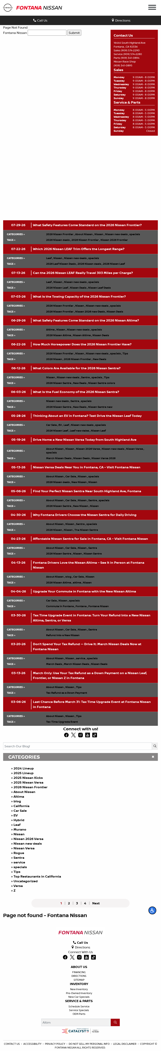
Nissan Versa (24, 848)
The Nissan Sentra (86, 530)
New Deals (99, 359)
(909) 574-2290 (130, 50)
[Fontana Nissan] (32, 7)
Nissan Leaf (98, 430)
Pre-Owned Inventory (79, 993)
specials (20, 867)
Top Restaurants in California (37, 876)
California (21, 806)
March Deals (54, 664)
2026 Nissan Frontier (31, 787)
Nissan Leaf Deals (99, 287)
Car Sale (20, 810)
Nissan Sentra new (100, 407)
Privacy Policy (55, 1044)
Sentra (19, 857)
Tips (17, 872)
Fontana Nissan (15, 33)
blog (17, 801)
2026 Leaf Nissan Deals (61, 263)
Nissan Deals (79, 287)
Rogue (19, 853)
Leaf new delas (80, 430)
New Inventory (79, 989)
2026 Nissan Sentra (59, 383)
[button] (152, 910)
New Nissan (79, 482)
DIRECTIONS (78, 976)
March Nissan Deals (59, 458)
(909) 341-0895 (123, 65)
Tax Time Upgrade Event (62, 721)
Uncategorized (26, 881)
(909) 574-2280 (132, 54)
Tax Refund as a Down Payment (66, 692)
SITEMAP (79, 979)
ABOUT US (79, 967)
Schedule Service (79, 1006)
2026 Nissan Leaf (114, 263)
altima (77, 582)
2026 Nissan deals (58, 240)
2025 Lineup (24, 773)
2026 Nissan (54, 359)
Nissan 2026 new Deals (90, 311)
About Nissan (24, 792)
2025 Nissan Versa (28, 782)
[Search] (155, 746)
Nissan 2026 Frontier (114, 240)
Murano (20, 829)
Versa (18, 886)
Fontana (82, 606)
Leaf (17, 825)
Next (96, 903)
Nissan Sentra (93, 553)
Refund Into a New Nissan (63, 635)
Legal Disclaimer (124, 1044)
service (19, 862)
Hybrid (19, 820)
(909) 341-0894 (130, 58)
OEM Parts (79, 1014)
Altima (19, 796)
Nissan (19, 834)
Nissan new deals (28, 843)
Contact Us (12, 1044)
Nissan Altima (82, 335)
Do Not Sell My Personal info (89, 1044)
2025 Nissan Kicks (28, 778)
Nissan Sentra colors (101, 383)
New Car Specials (79, 997)
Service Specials (79, 1010)
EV (16, 815)
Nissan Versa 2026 (103, 458)
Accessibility (32, 1044)
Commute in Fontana (60, 606)
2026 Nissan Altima (59, 335)
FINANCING (79, 972)
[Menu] (152, 8)
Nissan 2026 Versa (28, 839)
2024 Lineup (24, 768)
